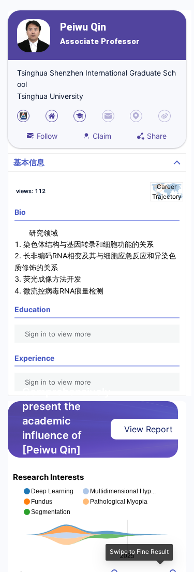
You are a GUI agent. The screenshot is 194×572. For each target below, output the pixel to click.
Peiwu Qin (83, 27)
